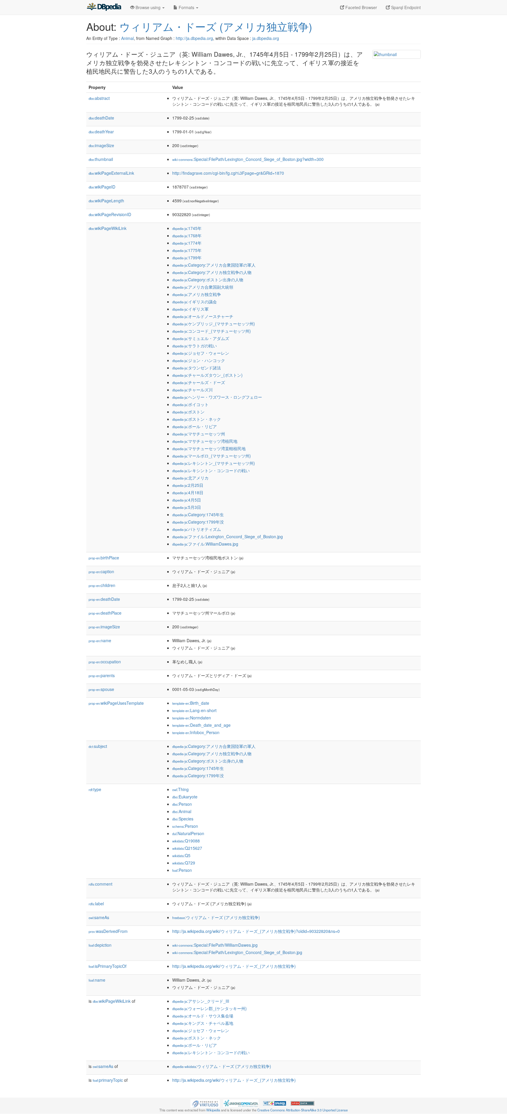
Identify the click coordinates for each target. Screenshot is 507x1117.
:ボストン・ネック (196, 419)
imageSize (101, 145)
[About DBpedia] (104, 7)
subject (98, 746)
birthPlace (104, 558)
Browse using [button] (148, 7)
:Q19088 (186, 841)
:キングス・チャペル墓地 (202, 1023)
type (95, 789)
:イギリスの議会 (194, 302)
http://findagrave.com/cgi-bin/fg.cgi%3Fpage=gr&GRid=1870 (228, 173)
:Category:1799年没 (198, 522)
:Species (182, 819)
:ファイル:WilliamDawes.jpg (205, 544)
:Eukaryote (184, 797)
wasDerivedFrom (108, 931)
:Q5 (181, 855)
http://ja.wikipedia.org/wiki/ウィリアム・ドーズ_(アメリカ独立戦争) (234, 966)
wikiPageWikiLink (107, 228)
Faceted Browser (360, 7)
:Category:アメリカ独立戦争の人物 (211, 272)
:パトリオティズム (196, 529)
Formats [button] (186, 7)
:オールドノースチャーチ (202, 316)
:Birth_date (190, 703)
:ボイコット (190, 404)
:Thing (180, 789)
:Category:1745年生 (198, 514)
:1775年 (187, 250)
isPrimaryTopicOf (107, 966)
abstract (99, 98)
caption (101, 571)
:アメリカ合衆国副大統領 (202, 287)
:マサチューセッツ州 (198, 434)
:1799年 (187, 257)
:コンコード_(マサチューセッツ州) (211, 331)
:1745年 (187, 228)
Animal (127, 38)
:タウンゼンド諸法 (196, 368)
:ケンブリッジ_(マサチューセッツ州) (213, 324)
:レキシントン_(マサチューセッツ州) (213, 463)
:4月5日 (186, 500)
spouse (101, 689)
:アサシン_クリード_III (200, 1001)
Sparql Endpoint (405, 7)
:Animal (181, 811)
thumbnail (101, 159)
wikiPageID (102, 187)
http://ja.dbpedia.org (194, 38)
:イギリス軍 (190, 309)
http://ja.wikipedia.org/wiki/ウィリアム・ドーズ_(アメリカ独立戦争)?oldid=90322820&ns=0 (256, 931)
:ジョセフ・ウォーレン (200, 353)
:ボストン (188, 412)
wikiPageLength (106, 200)
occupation (105, 662)
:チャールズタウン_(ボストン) (207, 375)
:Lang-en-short (194, 710)
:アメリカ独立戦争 (196, 294)
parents (102, 675)
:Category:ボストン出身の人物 (207, 279)
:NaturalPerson (188, 833)
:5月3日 (186, 507)
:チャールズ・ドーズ (198, 382)
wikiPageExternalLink (111, 173)
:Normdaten (191, 718)
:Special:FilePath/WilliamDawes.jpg (215, 945)
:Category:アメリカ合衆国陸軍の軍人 (214, 265)
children (102, 585)
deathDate (101, 118)
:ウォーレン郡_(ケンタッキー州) (209, 1008)
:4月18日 (187, 492)
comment (100, 884)
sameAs (99, 917)
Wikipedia (213, 1110)
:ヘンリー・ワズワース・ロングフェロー (217, 397)
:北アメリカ (190, 478)
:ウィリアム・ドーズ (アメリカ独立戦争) (216, 917)
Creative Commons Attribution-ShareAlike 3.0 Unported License (302, 1110)
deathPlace (105, 613)
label (96, 903)
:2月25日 (187, 485)
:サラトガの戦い (194, 346)
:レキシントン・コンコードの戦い (211, 470)
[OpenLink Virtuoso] (205, 1102)
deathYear (101, 131)
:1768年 (187, 235)
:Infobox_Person (195, 732)
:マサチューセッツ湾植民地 (204, 441)
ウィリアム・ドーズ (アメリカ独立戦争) (215, 26)
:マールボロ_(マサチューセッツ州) (211, 456)
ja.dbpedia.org (265, 38)
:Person (182, 804)
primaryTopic (108, 1080)
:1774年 (187, 243)
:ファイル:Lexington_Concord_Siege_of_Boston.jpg (227, 536)
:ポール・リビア (194, 426)
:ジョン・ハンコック (198, 360)
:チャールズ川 (192, 390)
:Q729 (183, 863)
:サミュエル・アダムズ (200, 338)
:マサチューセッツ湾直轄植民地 (209, 448)
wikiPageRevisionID (110, 214)
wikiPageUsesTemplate (116, 703)
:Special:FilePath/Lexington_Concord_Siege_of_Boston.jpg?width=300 (248, 159)
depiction (100, 945)
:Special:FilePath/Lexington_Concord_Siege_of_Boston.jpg (237, 952)
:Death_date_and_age (201, 725)
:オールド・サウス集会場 (202, 1016)
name (100, 640)
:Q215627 (187, 848)
